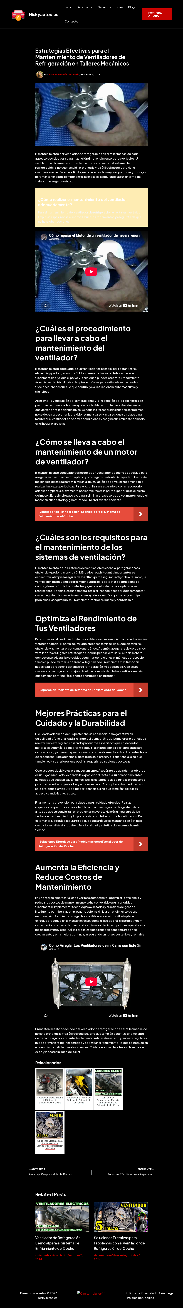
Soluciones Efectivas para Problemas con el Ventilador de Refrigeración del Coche (119, 1243)
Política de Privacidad (141, 1293)
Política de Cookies (140, 1298)
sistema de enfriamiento (51, 1255)
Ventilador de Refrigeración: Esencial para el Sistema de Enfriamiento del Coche (58, 1243)
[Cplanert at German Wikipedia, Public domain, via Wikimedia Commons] (91, 1293)
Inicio (68, 7)
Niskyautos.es (43, 14)
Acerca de (85, 7)
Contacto (71, 21)
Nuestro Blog (126, 7)
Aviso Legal (166, 1293)
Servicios (104, 7)
